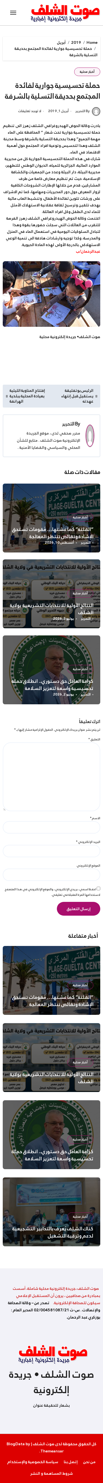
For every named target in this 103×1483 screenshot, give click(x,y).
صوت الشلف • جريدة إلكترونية (51, 1382)
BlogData (16, 1443)
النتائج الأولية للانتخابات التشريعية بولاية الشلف (51, 609)
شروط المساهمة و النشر (51, 1473)
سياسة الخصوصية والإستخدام (32, 1461)
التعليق (94, 739)
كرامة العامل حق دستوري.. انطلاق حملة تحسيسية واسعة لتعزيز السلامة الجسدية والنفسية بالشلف (52, 688)
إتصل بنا (71, 1461)
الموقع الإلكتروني (88, 865)
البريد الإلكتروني (88, 842)
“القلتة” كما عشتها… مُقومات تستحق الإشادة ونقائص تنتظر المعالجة (52, 533)
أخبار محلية (87, 72)
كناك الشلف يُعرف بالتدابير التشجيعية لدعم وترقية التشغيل (52, 1232)
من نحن (89, 1461)
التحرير (68, 424)
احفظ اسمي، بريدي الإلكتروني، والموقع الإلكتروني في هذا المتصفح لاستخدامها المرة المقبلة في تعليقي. (52, 892)
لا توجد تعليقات (29, 111)
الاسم (95, 818)
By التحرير (82, 111)
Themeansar (52, 1451)
